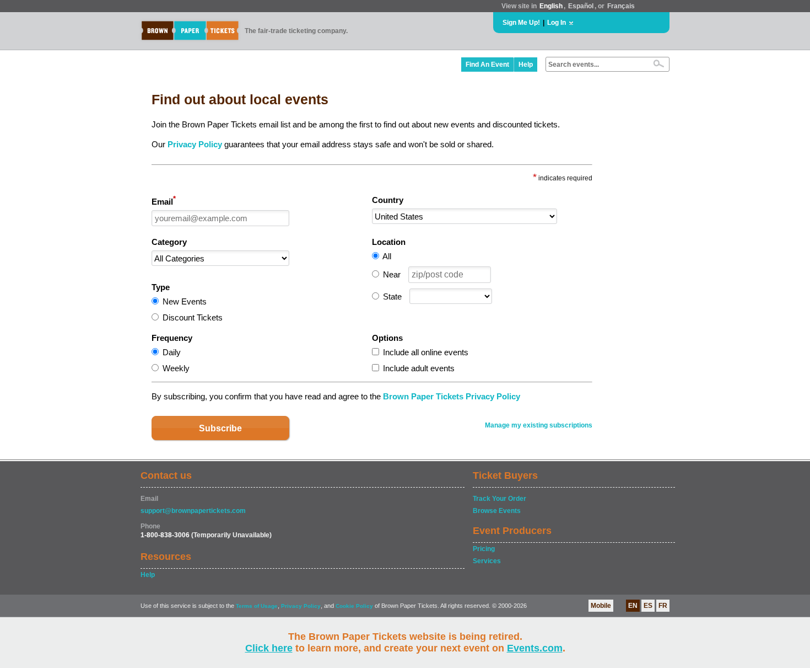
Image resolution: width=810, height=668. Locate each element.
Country (387, 200)
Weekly (176, 368)
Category (169, 242)
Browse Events (497, 511)
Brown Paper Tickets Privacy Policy (451, 396)
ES (648, 606)
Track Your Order (499, 499)
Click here (269, 648)
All (386, 256)
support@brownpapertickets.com (193, 511)
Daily (172, 352)
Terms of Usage (257, 606)
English (551, 6)
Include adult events (419, 368)
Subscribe (220, 428)
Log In (556, 22)
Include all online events (425, 352)
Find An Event (487, 64)
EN (633, 606)
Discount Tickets (193, 317)
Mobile (601, 606)
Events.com (535, 648)
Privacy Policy (195, 144)
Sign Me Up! (521, 22)
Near (392, 274)
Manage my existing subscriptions (538, 425)
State (392, 296)
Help (526, 64)
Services (487, 561)
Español (580, 6)
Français (621, 6)
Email (164, 200)
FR (662, 606)
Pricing (484, 549)
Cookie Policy (354, 606)
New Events (185, 301)
